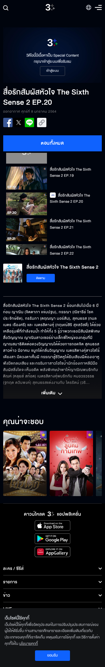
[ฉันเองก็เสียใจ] (25, 463)
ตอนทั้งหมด (52, 143)
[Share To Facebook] (8, 122)
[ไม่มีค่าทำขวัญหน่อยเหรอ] (71, 463)
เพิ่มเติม (49, 393)
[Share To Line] (29, 122)
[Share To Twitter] (18, 122)
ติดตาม (40, 278)
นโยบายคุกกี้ (28, 644)
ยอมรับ (52, 655)
